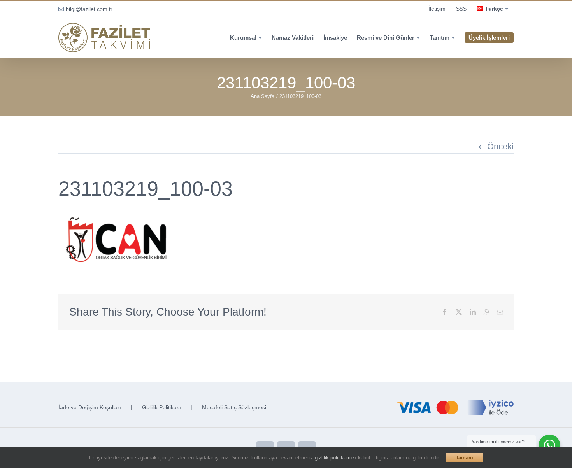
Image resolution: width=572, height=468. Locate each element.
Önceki (500, 146)
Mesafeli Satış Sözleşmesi (234, 407)
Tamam (464, 458)
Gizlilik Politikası (161, 407)
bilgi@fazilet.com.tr (89, 9)
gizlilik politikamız (335, 458)
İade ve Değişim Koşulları (89, 407)
